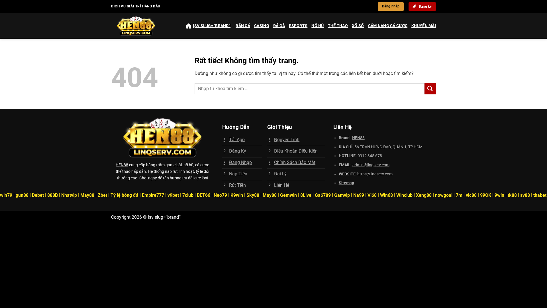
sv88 (525, 195)
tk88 (512, 195)
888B (52, 195)
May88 (87, 195)
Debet (38, 195)
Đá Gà (279, 25)
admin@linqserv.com (370, 165)
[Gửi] (430, 88)
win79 (6, 195)
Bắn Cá (243, 25)
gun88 (22, 195)
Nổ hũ (317, 25)
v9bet (173, 195)
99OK (485, 195)
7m (459, 195)
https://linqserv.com (375, 174)
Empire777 (153, 195)
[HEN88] (141, 26)
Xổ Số (358, 25)
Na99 (359, 195)
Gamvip (342, 195)
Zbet (102, 195)
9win (499, 195)
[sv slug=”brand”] (212, 25)
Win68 (386, 195)
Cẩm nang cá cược (388, 25)
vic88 (471, 195)
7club (187, 195)
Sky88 (252, 195)
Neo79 (220, 195)
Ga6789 (323, 195)
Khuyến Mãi (423, 25)
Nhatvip (69, 195)
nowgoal (443, 195)
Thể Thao (338, 25)
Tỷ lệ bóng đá (124, 195)
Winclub (405, 195)
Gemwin (288, 195)
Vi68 (373, 195)
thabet (539, 195)
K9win (236, 195)
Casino (261, 25)
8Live (305, 195)
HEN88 (122, 165)
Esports (298, 25)
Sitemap (346, 183)
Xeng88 (424, 195)
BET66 (203, 195)
